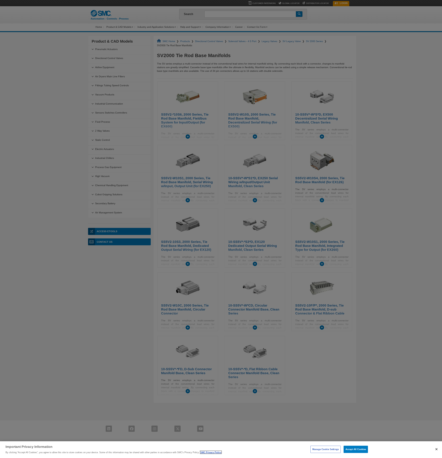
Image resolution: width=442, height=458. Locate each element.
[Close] (436, 449)
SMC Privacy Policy (210, 452)
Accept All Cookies (355, 449)
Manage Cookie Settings (325, 449)
